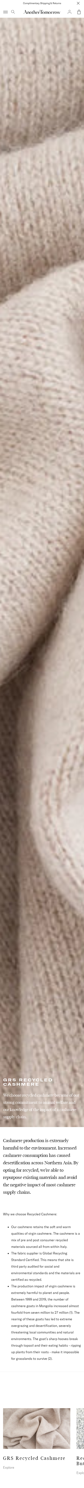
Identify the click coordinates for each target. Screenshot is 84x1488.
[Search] (13, 11)
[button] (78, 11)
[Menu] (5, 11)
